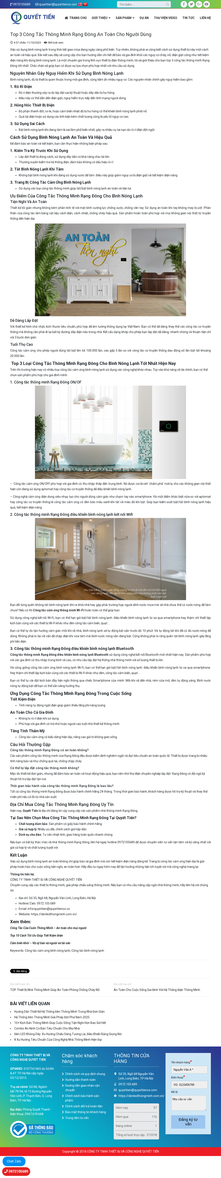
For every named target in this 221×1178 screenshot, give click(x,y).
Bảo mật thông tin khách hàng (85, 1112)
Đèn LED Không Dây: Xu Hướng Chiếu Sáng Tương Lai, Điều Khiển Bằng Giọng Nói (68, 1034)
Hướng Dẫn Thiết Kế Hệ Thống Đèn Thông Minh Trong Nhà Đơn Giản (59, 1011)
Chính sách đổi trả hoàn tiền (84, 1106)
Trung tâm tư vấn (77, 1118)
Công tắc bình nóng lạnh (87, 950)
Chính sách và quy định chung (85, 1074)
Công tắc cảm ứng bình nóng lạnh (47, 950)
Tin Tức (188, 18)
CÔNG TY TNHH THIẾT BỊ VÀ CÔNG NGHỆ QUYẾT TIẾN (46, 879)
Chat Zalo (14, 1161)
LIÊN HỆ (205, 18)
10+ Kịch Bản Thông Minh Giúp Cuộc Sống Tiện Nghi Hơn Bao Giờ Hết (60, 1023)
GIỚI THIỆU (99, 18)
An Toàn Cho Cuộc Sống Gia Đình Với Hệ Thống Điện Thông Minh (157, 990)
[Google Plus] (199, 4)
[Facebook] (184, 4)
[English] (79, 4)
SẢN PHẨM (123, 18)
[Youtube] (206, 4)
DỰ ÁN (144, 18)
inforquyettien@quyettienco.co (49, 908)
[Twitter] (191, 4)
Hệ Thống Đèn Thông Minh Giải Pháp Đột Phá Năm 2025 (52, 1017)
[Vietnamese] (85, 4)
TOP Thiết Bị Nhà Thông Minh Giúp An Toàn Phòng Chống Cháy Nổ (54, 990)
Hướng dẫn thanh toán (80, 1079)
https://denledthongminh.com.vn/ (54, 914)
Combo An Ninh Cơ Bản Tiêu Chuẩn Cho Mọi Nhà (47, 1028)
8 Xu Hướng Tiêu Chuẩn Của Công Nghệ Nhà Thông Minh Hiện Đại (58, 1039)
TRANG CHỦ (78, 18)
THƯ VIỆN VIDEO (165, 18)
